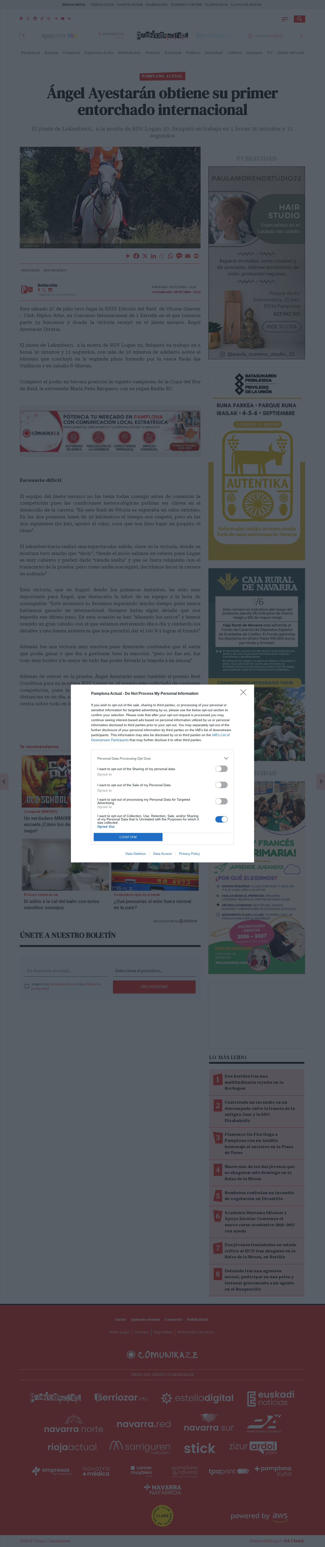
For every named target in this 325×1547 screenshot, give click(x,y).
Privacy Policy (189, 854)
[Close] (244, 693)
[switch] (221, 769)
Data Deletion (135, 854)
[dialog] (162, 773)
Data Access (162, 854)
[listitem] (162, 758)
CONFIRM (128, 837)
